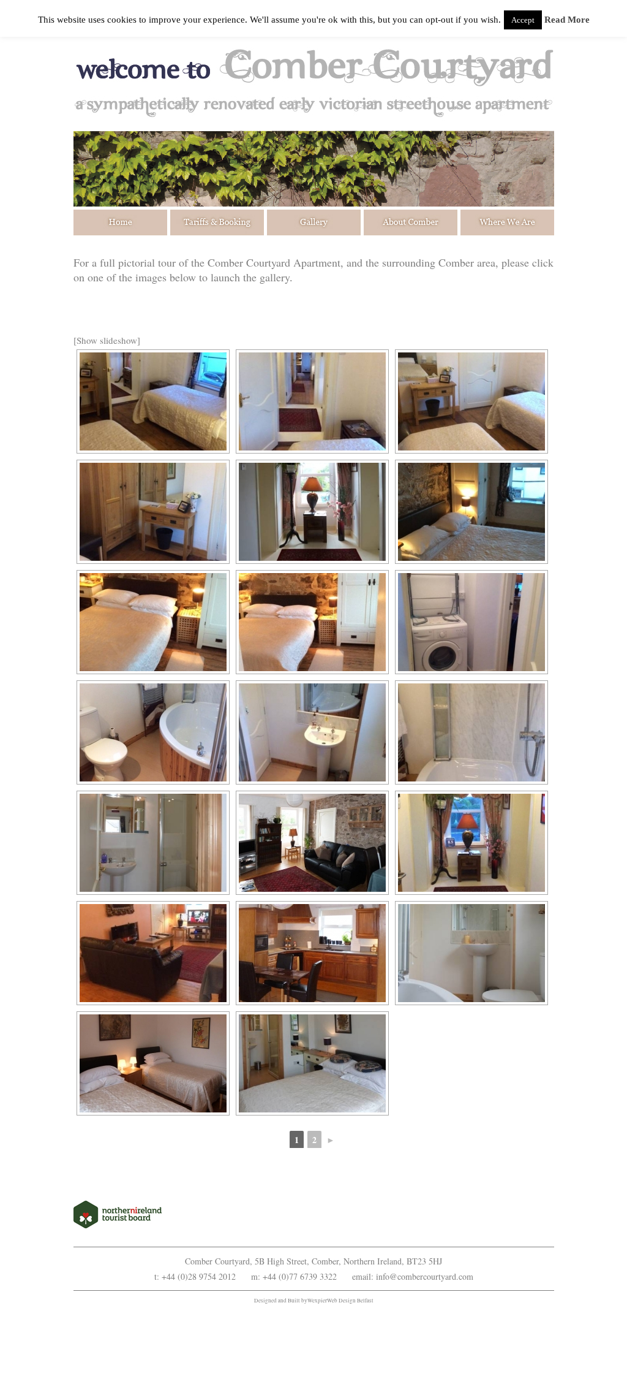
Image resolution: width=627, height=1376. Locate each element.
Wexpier (317, 1300)
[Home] (121, 222)
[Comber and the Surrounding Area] (410, 222)
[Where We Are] (506, 222)
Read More (567, 20)
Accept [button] (523, 20)
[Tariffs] (218, 222)
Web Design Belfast (350, 1300)
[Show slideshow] (106, 340)
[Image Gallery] (314, 222)
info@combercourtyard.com (424, 1276)
